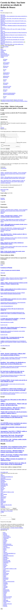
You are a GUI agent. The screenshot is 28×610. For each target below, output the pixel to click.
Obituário (5, 592)
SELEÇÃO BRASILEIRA (6, 504)
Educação (3, 482)
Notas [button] (4, 588)
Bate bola (5, 534)
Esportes (5, 541)
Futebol (2, 489)
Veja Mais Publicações (5, 345)
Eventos (2, 487)
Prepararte (5, 606)
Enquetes (5, 604)
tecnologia (3, 506)
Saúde (2, 503)
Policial (2, 499)
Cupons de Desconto (7, 603)
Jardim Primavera (6, 601)
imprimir (3, 190)
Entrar (2, 10)
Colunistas (5, 587)
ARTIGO (2, 475)
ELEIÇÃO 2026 (4, 483)
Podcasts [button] (5, 533)
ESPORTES (3, 486)
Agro (2, 474)
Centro (4, 599)
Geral (2, 490)
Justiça (2, 493)
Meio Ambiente (4, 494)
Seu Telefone (3, 136)
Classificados (3, 50)
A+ (1, 126)
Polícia (2, 189)
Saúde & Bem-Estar (7, 544)
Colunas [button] (5, 539)
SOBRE (2, 512)
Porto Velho (6, 189)
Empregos (3, 52)
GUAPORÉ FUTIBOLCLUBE (7, 492)
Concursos (5, 586)
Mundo (2, 495)
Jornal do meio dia (7, 537)
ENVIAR (7, 148)
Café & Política (6, 535)
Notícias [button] (5, 549)
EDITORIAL (3, 481)
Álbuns (4, 595)
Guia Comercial (4, 53)
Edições (4, 548)
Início (2, 49)
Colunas (2, 51)
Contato (2, 57)
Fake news (3, 488)
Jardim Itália (5, 600)
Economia (3, 480)
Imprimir (2, 127)
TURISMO (3, 507)
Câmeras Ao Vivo (4, 56)
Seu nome (3, 134)
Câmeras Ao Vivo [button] (6, 597)
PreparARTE (3, 501)
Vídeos (4, 594)
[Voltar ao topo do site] (1, 513)
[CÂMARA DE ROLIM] (12, 99)
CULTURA (3, 478)
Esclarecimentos (6, 590)
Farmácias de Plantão (5, 54)
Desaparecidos (6, 589)
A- (1, 125)
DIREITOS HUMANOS (6, 479)
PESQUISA (3, 497)
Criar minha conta (4, 472)
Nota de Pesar (3, 496)
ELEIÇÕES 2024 (4, 485)
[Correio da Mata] (4, 46)
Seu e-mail (3, 135)
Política (2, 500)
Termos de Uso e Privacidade (7, 510)
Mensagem (3, 142)
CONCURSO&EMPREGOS (7, 476)
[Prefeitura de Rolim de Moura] (14, 101)
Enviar (13, 519)
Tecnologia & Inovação (8, 545)
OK (1, 608)
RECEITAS (3, 502)
